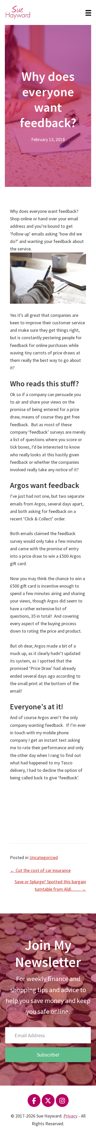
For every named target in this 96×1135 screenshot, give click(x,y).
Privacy (70, 1116)
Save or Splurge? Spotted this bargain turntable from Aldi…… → (50, 885)
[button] (48, 1054)
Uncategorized (43, 857)
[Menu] (88, 12)
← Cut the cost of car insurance (40, 870)
